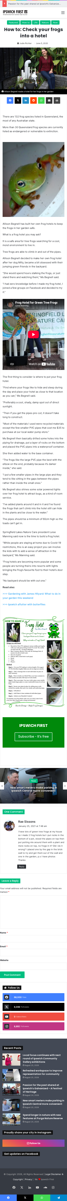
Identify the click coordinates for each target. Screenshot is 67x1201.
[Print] (57, 100)
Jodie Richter (26, 43)
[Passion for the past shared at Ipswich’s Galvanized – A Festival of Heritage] (11, 1089)
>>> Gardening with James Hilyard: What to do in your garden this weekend (31, 595)
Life (36, 22)
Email (3, 946)
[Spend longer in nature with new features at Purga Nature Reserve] (11, 1119)
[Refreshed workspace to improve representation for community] (11, 1075)
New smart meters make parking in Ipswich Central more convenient (43, 1102)
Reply (21, 866)
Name (4, 932)
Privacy (28, 1179)
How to (26, 22)
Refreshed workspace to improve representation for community (42, 1072)
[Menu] (63, 13)
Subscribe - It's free (33, 736)
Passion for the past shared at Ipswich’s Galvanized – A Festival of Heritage (42, 1088)
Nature (45, 22)
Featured (13, 22)
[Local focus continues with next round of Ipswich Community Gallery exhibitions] (11, 1059)
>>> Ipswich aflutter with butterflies (24, 604)
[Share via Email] (49, 100)
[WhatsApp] (41, 100)
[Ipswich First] (15, 12)
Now (55, 22)
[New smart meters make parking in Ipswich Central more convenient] (11, 1105)
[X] (18, 100)
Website (4, 960)
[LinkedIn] (25, 100)
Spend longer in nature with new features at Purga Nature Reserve (43, 1116)
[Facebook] (10, 100)
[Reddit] (33, 100)
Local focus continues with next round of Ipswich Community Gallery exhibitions (42, 1058)
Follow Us (34, 1143)
